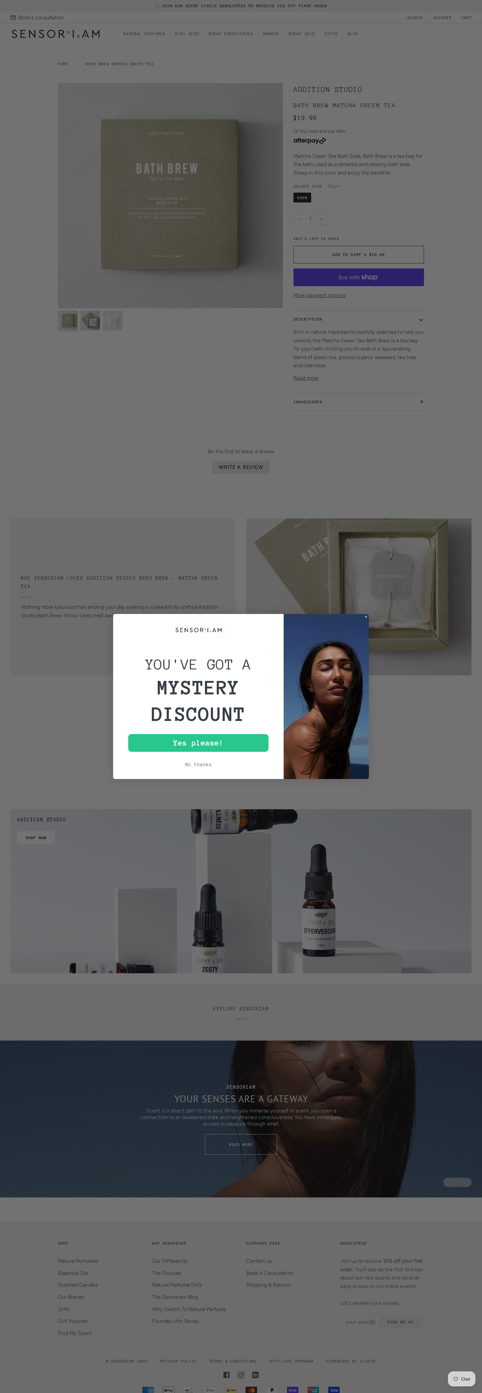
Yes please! (198, 743)
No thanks (198, 764)
